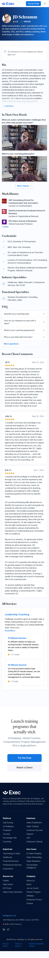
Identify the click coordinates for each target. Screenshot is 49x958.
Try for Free (33, 3)
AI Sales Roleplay (34, 853)
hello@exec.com (9, 916)
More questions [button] (11, 344)
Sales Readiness (33, 861)
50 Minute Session (17, 665)
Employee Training (34, 841)
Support (29, 834)
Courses (6, 834)
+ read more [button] (8, 106)
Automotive (8, 868)
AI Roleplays (8, 826)
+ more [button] (5, 227)
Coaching (7, 841)
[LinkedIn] (4, 929)
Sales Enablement (34, 822)
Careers (29, 903)
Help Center (8, 884)
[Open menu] (44, 3)
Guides (6, 880)
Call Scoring (8, 822)
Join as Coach (32, 888)
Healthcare (7, 857)
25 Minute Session (17, 638)
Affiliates (30, 896)
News (28, 884)
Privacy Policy (6, 945)
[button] (24, 314)
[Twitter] (8, 929)
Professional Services (12, 865)
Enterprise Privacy (34, 899)
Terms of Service (18, 945)
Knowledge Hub (10, 838)
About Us (30, 880)
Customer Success (34, 830)
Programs (7, 830)
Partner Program (33, 892)
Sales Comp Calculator (12, 892)
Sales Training (32, 826)
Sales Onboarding (34, 857)
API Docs (7, 888)
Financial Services (10, 861)
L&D (28, 838)
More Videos (23, 186)
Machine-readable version (36, 945)
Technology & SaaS (11, 853)
